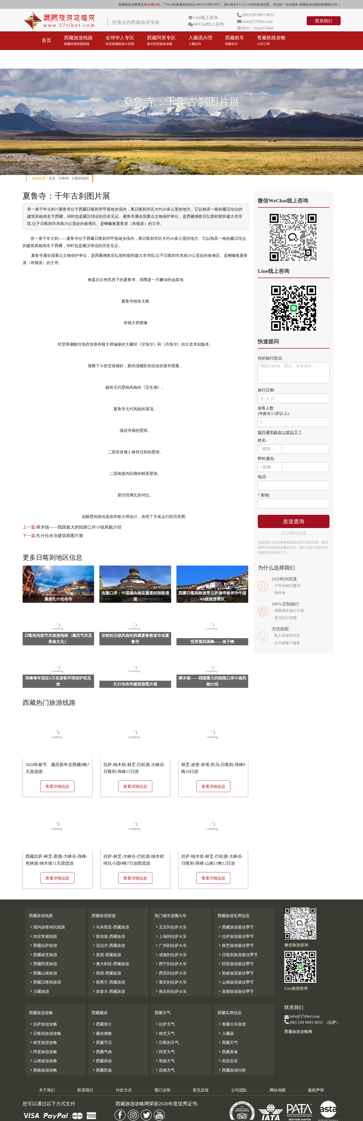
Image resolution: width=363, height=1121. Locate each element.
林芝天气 (165, 1033)
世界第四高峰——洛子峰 (212, 641)
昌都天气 (165, 1070)
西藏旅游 (31, 14)
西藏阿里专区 (161, 40)
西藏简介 (102, 1024)
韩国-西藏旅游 (106, 973)
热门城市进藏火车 (171, 916)
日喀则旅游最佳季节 (238, 955)
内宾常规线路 (43, 936)
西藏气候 (102, 1052)
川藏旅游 (39, 991)
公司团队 (239, 1090)
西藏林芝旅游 (43, 955)
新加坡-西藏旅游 (108, 936)
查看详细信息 (57, 786)
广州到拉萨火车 (171, 945)
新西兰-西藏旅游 (108, 982)
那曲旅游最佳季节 (236, 973)
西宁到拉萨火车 (171, 964)
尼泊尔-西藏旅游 (108, 945)
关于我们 (47, 1090)
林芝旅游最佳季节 (236, 945)
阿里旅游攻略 (43, 1052)
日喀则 (63, 178)
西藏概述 (100, 1013)
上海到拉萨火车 (171, 936)
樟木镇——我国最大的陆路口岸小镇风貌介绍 (78, 527)
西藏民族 (102, 1070)
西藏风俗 (102, 1061)
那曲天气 (165, 1061)
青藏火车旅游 (232, 1024)
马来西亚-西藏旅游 (110, 927)
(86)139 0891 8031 (258, 14)
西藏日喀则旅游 (45, 982)
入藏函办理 (200, 40)
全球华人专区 (119, 40)
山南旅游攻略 (43, 1061)
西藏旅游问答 (232, 1070)
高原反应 (228, 1061)
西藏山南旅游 (43, 973)
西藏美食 (228, 1052)
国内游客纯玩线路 (47, 927)
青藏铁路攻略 (271, 40)
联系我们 (323, 21)
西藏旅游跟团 (104, 916)
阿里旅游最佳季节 (236, 964)
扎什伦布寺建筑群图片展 (59, 535)
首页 (46, 40)
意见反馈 (201, 1090)
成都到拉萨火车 (171, 955)
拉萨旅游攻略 (43, 1024)
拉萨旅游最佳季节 (236, 936)
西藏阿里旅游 (43, 964)
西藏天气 (163, 1013)
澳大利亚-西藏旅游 (110, 964)
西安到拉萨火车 (171, 973)
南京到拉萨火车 (171, 991)
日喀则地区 (80, 178)
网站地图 (278, 1090)
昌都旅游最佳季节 (236, 991)
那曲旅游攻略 (43, 1070)
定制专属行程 (150, 4)
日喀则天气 (167, 1042)
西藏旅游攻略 (56, 59)
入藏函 (226, 1033)
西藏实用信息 (230, 1013)
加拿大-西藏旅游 (108, 991)
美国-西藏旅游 (106, 955)
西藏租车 (234, 40)
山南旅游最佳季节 (236, 982)
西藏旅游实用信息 (234, 916)
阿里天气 (165, 1052)
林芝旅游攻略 (43, 1042)
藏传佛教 (102, 1033)
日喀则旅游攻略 (45, 1033)
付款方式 (124, 1090)
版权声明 (316, 1090)
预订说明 (162, 1090)
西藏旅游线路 (78, 40)
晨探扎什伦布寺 (58, 599)
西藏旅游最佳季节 (236, 927)
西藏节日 (102, 1042)
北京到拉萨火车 (171, 927)
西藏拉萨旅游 (43, 945)
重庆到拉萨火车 (171, 982)
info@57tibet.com (257, 21)
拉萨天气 (165, 1024)
